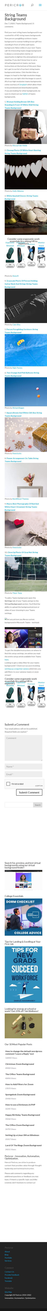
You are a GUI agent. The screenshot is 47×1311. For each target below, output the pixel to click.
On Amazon (10, 265)
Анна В (15, 276)
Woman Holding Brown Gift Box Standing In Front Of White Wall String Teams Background (21, 105)
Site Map (8, 1292)
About (7, 1251)
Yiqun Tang (17, 593)
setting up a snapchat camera (17, 669)
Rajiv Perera (17, 368)
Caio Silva (16, 324)
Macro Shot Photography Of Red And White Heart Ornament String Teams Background (22, 507)
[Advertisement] (23, 834)
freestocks (17, 453)
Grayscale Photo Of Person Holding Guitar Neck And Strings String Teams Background (21, 284)
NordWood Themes (21, 499)
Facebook (9, 1278)
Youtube (8, 1281)
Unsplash (23, 84)
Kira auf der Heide (20, 145)
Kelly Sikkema (18, 191)
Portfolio (8, 1258)
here (6, 659)
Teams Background (23, 23)
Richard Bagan (18, 408)
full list (25, 94)
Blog (6, 1255)
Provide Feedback (12, 1275)
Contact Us (9, 1272)
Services (8, 1261)
